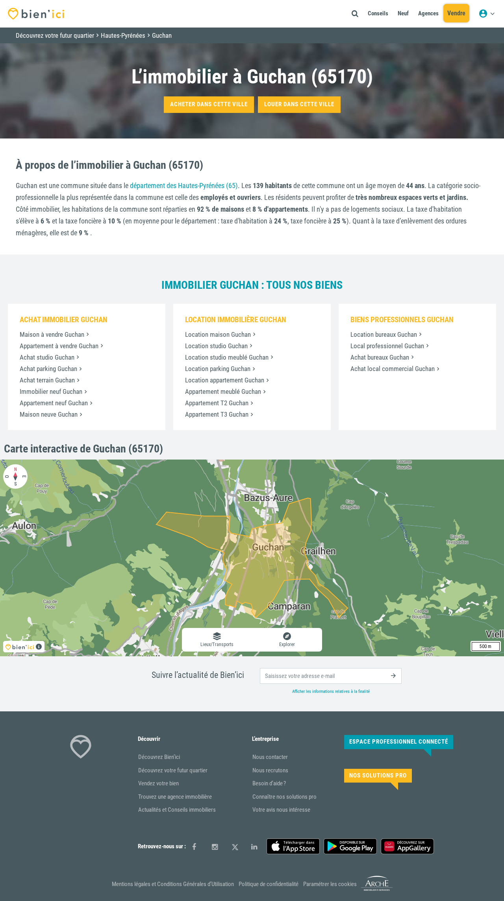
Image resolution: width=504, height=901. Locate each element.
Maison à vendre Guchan (52, 334)
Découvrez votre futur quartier (173, 770)
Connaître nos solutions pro (284, 796)
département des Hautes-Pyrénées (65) (184, 185)
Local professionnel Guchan (387, 346)
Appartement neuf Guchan (54, 403)
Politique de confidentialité (268, 884)
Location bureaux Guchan (383, 334)
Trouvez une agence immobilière (175, 796)
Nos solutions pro (378, 775)
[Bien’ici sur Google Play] (350, 846)
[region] (252, 558)
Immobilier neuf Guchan (51, 391)
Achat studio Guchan (47, 357)
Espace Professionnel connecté (398, 741)
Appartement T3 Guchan (216, 414)
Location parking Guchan (217, 369)
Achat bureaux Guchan (379, 357)
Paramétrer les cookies (330, 884)
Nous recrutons (270, 770)
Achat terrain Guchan (47, 380)
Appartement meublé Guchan (223, 391)
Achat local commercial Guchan (392, 369)
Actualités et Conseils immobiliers (177, 809)
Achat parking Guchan (48, 369)
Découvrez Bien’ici (159, 757)
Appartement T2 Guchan (216, 403)
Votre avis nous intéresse (281, 809)
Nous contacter (270, 757)
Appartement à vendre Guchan (59, 346)
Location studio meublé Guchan (227, 357)
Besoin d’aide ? (269, 783)
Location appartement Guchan (224, 380)
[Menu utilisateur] (486, 14)
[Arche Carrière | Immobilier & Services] (377, 889)
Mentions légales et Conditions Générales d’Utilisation (173, 884)
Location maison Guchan (218, 334)
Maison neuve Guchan (49, 414)
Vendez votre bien (158, 783)
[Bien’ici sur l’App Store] (293, 846)
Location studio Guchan (216, 346)
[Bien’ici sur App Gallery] (407, 846)
